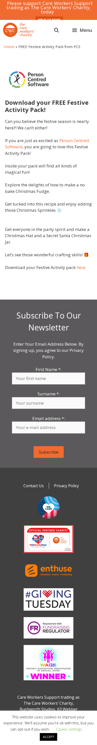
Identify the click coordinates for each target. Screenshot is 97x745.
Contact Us (33, 485)
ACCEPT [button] (48, 737)
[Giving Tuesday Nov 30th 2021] (48, 611)
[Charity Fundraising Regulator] (48, 639)
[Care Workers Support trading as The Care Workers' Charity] (18, 30)
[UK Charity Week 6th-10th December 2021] (48, 554)
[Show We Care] (48, 519)
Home (9, 46)
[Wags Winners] (48, 681)
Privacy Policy (66, 485)
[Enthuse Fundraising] (48, 582)
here (81, 267)
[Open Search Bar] (57, 30)
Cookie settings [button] (69, 729)
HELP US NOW (49, 19)
